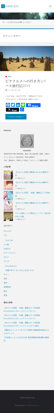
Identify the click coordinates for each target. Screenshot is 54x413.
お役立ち (7, 248)
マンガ (6, 261)
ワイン (6, 274)
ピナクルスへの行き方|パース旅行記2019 (25, 83)
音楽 (5, 295)
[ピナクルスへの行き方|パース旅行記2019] (27, 66)
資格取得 (7, 287)
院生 (5, 291)
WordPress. (35, 405)
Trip (5, 235)
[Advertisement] (27, 363)
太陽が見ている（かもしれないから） (20, 270)
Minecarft (7, 231)
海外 (9, 76)
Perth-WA (9, 240)
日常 (5, 278)
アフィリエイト (10, 253)
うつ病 (6, 244)
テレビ (6, 257)
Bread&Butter (11, 266)
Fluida (26, 405)
